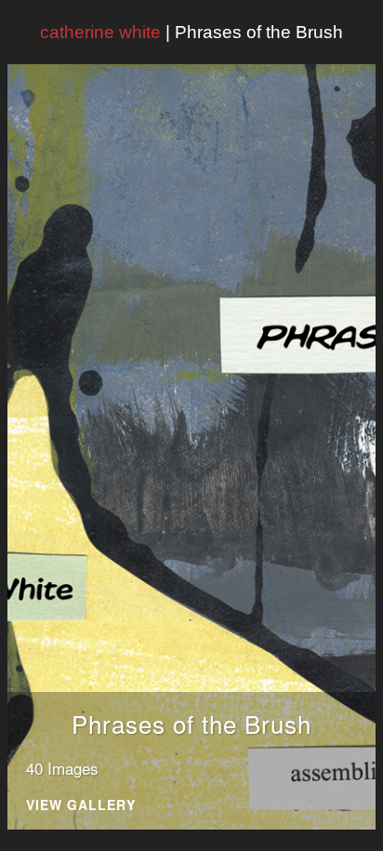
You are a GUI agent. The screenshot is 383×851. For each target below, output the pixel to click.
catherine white (100, 32)
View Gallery (81, 806)
